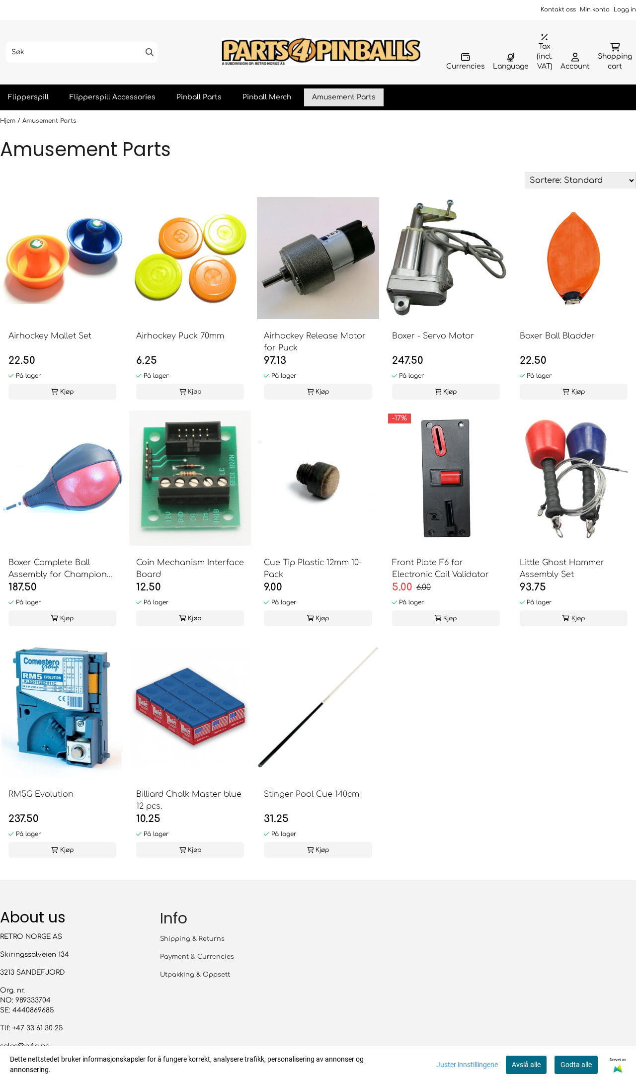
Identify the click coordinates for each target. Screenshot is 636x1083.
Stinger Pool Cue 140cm (311, 794)
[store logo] (321, 52)
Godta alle (576, 1065)
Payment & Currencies (197, 956)
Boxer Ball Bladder (557, 336)
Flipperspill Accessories (113, 97)
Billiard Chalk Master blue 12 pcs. (188, 800)
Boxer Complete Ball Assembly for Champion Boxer (57, 569)
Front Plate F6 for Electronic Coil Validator (440, 568)
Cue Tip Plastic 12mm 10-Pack (313, 568)
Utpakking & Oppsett (195, 974)
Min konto (595, 9)
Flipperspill (28, 97)
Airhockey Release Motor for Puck (315, 342)
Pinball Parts (199, 97)
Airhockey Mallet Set (49, 336)
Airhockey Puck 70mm (180, 336)
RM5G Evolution (41, 794)
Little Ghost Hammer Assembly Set (562, 568)
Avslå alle (526, 1065)
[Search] (150, 52)
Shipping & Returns (192, 938)
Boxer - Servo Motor (433, 336)
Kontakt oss (558, 9)
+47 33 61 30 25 (37, 1028)
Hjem (8, 120)
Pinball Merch (266, 97)
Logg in (625, 9)
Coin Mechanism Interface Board (190, 568)
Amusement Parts (344, 97)
